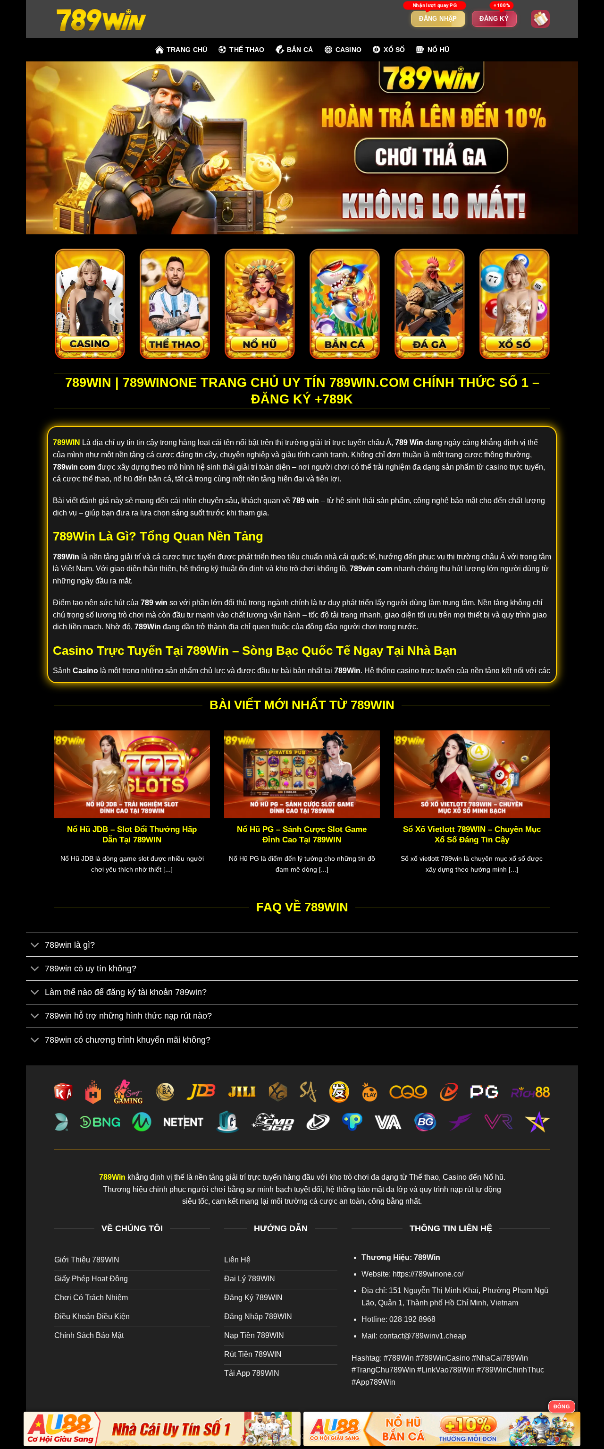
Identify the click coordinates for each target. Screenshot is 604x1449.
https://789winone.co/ (428, 1274)
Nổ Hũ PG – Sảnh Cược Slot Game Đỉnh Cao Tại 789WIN (302, 834)
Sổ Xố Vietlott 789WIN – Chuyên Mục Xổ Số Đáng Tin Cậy (472, 834)
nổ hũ (438, 49)
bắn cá (300, 49)
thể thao (246, 49)
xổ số (394, 49)
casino (349, 49)
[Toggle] (35, 945)
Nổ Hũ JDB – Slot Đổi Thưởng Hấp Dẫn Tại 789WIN (132, 834)
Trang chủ (187, 49)
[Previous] (52, 814)
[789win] (101, 18)
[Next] (552, 814)
